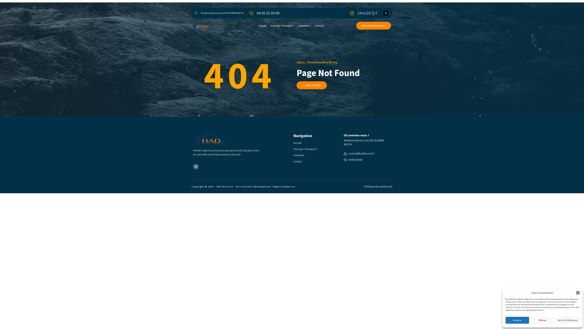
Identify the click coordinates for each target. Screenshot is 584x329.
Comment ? (304, 25)
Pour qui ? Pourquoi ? (282, 25)
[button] (577, 292)
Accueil (262, 25)
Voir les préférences (568, 320)
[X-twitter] (385, 13)
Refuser (542, 320)
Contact (319, 25)
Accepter (517, 320)
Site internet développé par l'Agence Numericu (265, 186)
